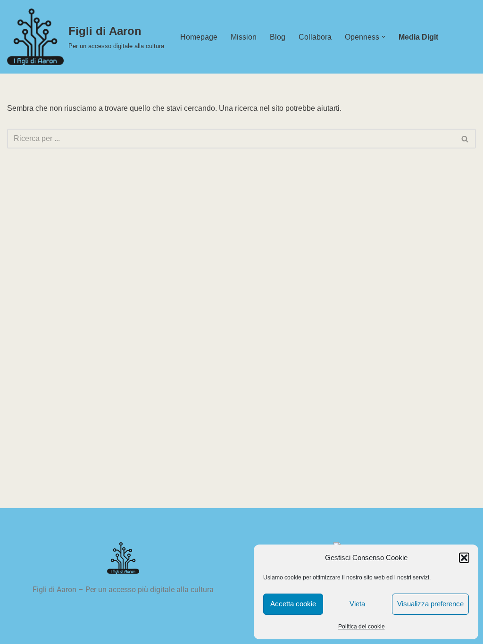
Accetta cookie (293, 604)
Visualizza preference (430, 604)
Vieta (357, 604)
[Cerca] (465, 139)
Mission (244, 37)
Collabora (315, 37)
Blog (277, 37)
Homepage (198, 37)
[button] (464, 557)
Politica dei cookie (361, 626)
